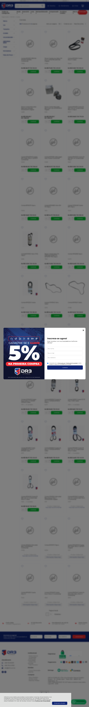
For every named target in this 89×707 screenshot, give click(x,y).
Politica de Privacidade (71, 363)
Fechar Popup (83, 330)
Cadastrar (65, 367)
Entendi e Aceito (59, 703)
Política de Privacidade (42, 701)
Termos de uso (61, 363)
